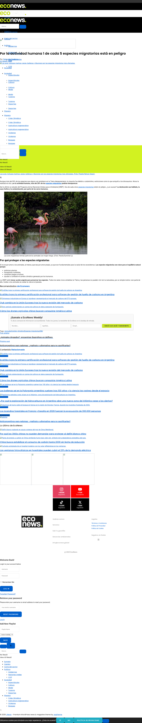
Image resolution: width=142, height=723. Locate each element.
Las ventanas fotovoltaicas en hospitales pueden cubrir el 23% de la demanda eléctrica (45, 450)
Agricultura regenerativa (18, 129)
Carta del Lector (11, 32)
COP (10, 66)
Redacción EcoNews (10, 59)
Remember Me (8, 582)
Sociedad (8, 68)
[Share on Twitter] (1, 178)
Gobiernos (12, 672)
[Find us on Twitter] (1, 710)
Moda (10, 94)
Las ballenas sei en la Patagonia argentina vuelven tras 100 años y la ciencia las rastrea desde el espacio (54, 390)
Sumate (7, 661)
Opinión (7, 664)
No (69, 720)
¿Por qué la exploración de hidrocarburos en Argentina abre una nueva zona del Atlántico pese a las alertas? (56, 400)
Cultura (11, 87)
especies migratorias (86, 187)
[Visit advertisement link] (38, 48)
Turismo (11, 101)
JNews (8, 714)
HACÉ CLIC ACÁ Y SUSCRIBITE (117, 326)
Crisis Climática (14, 118)
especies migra (51, 183)
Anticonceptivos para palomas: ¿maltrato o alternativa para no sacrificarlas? (35, 421)
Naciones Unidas (15, 674)
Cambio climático (17, 331)
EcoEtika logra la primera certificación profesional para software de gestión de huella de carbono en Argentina (57, 294)
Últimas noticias (4, 356)
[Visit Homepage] (13, 8)
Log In (2, 620)
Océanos (12, 136)
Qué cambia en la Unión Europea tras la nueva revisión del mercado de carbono (41, 302)
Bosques (11, 143)
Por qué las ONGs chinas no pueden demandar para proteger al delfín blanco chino (43, 433)
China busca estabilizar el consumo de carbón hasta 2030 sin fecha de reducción (42, 442)
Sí (60, 720)
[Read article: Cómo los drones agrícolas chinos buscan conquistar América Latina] (71, 307)
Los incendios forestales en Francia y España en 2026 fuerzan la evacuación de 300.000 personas (50, 411)
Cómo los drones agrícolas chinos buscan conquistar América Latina (36, 310)
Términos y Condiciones (99, 523)
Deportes (12, 108)
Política (7, 669)
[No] (105, 721)
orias (59, 183)
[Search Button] (23, 154)
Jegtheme (58, 714)
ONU (41, 331)
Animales (7, 331)
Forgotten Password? (8, 594)
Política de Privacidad (98, 526)
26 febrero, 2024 (6, 61)
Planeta (7, 111)
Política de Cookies (97, 528)
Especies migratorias (32, 331)
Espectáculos (13, 75)
